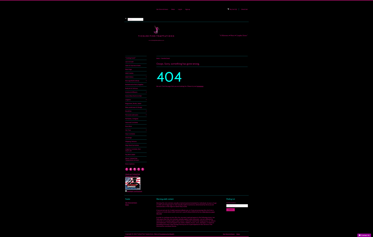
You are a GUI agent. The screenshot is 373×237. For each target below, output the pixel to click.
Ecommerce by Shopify (167, 234)
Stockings (128, 138)
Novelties (136, 111)
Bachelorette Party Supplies (134, 84)
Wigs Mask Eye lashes (132, 145)
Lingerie (136, 100)
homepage (200, 86)
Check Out (244, 9)
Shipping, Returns (131, 141)
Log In (180, 9)
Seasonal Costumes (131, 122)
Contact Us (365, 235)
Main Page (128, 69)
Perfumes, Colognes (131, 119)
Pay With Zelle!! (130, 154)
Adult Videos (136, 77)
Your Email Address (231, 202)
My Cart (233, 9)
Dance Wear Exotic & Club (133, 96)
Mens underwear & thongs (133, 107)
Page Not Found (165, 58)
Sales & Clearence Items (133, 65)
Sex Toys (136, 130)
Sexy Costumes (130, 134)
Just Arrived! (129, 62)
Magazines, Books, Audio (133, 103)
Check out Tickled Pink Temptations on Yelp (132, 175)
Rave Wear (128, 126)
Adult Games (129, 73)
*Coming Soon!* (130, 58)
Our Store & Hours (162, 9)
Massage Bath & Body (136, 81)
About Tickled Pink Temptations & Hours (132, 159)
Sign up (187, 9)
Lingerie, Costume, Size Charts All (133, 150)
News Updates (130, 164)
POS (155, 234)
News (173, 9)
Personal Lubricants (136, 115)
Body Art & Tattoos (131, 88)
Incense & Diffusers (136, 92)
